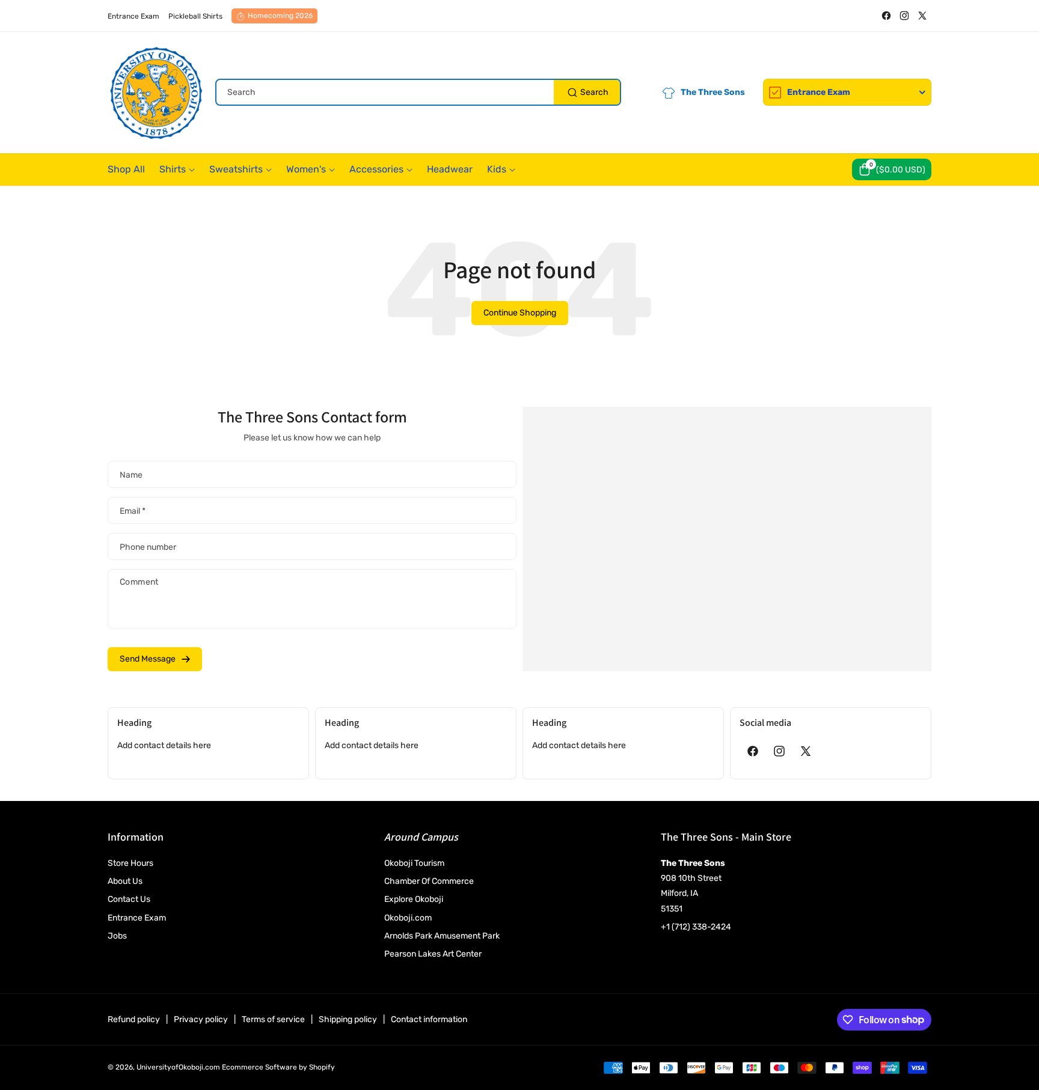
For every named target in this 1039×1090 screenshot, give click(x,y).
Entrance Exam (137, 918)
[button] (891, 169)
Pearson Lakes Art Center (433, 954)
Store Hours (130, 863)
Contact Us (129, 899)
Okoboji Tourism (414, 863)
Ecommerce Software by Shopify (278, 1067)
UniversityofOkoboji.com (178, 1067)
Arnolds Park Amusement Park (442, 936)
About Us (125, 881)
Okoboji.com (408, 918)
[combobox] (418, 92)
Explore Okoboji (413, 899)
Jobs (117, 936)
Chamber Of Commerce (429, 881)
